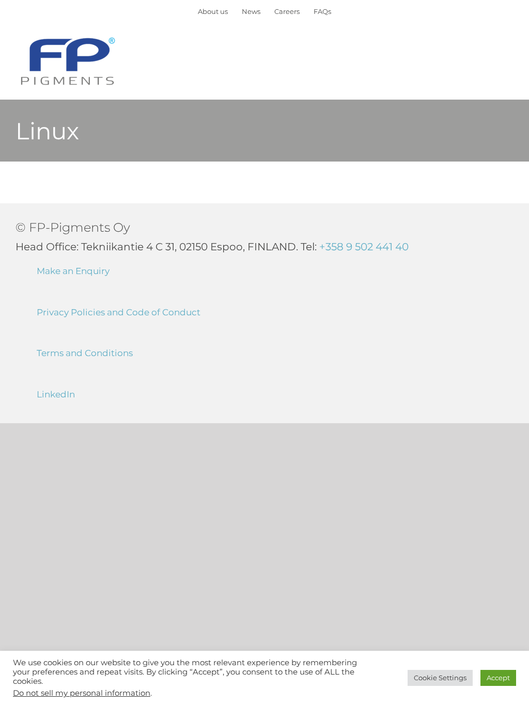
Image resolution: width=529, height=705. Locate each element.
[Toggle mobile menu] (509, 49)
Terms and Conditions (85, 353)
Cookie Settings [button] (440, 678)
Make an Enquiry (73, 271)
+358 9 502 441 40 (364, 247)
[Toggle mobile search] (491, 49)
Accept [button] (498, 678)
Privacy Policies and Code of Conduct (118, 312)
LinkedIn (56, 394)
